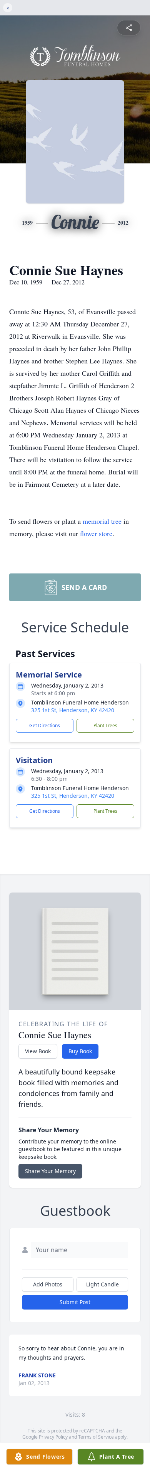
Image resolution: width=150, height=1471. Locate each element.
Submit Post (75, 1302)
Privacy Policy (53, 1437)
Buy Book (80, 1051)
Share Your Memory (50, 1171)
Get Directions (44, 725)
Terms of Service (96, 1437)
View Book (38, 1051)
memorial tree (102, 521)
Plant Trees (105, 725)
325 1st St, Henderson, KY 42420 (72, 710)
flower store (96, 533)
